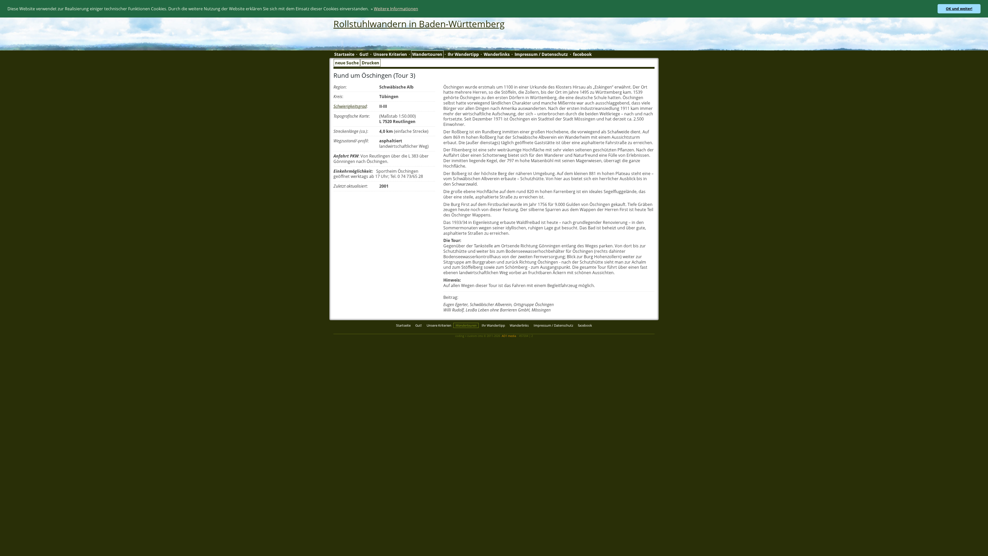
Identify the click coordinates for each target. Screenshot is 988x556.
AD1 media (509, 336)
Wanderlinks (497, 54)
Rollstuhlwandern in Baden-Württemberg (419, 24)
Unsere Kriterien (390, 54)
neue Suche (347, 63)
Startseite (344, 54)
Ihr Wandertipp (463, 54)
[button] (420, 9)
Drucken (370, 63)
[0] (335, 331)
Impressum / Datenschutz (541, 54)
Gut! (363, 54)
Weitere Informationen (396, 9)
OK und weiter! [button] (959, 8)
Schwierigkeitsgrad (350, 106)
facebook (582, 54)
